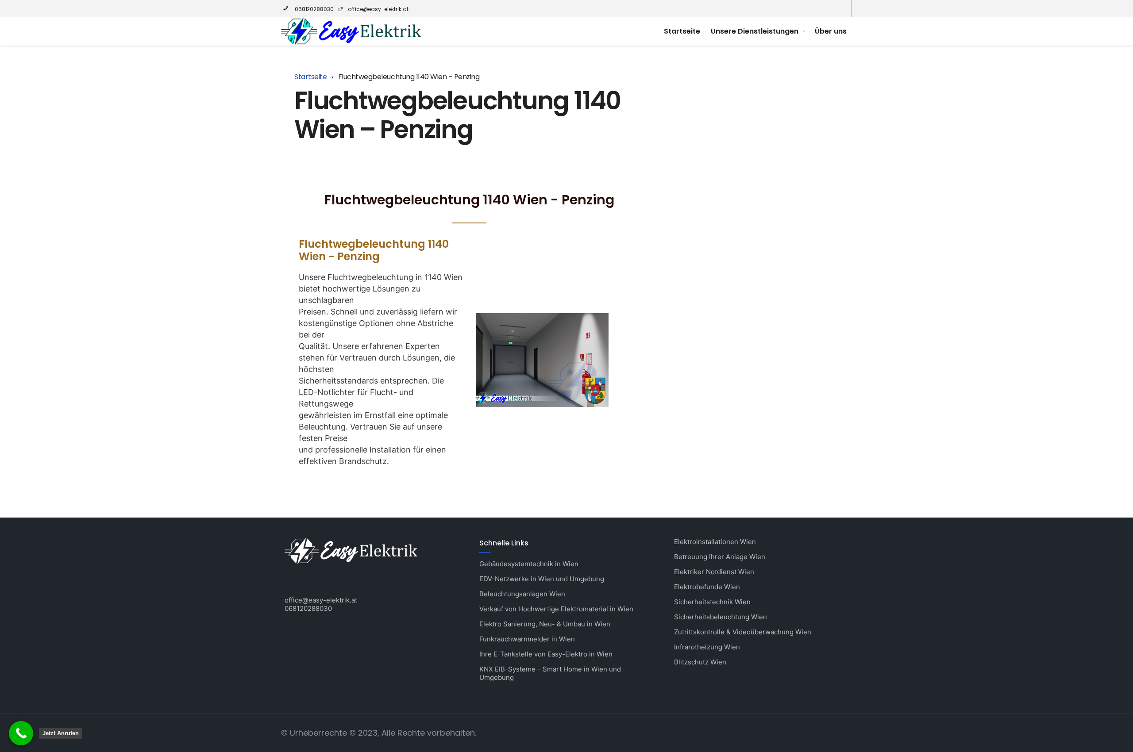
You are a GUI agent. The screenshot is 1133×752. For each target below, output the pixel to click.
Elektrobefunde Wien (707, 587)
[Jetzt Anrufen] (21, 733)
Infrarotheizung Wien (707, 647)
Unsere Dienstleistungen (754, 31)
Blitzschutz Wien (700, 662)
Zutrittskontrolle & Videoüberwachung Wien (742, 632)
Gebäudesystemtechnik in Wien (528, 564)
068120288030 (313, 9)
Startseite (682, 31)
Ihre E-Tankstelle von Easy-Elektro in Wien (546, 654)
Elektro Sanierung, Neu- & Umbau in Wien (544, 624)
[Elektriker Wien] (351, 31)
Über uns (831, 31)
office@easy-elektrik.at (378, 9)
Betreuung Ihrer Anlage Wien (719, 556)
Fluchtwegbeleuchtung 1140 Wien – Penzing (457, 114)
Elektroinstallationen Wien (715, 541)
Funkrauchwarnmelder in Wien (527, 639)
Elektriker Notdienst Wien (714, 572)
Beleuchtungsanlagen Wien (522, 594)
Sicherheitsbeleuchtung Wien (720, 617)
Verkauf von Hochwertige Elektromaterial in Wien (556, 609)
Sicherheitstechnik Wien (712, 602)
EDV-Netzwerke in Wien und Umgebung (541, 579)
